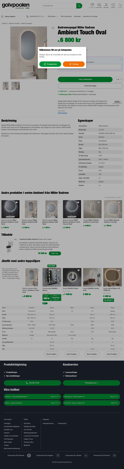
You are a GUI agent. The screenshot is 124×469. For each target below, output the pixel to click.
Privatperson (52, 64)
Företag (75, 64)
